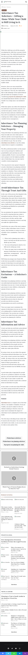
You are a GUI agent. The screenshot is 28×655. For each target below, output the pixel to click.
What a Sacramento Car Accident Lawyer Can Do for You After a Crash (18, 549)
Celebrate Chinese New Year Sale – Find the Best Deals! (20, 525)
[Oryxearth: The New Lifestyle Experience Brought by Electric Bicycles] (21, 502)
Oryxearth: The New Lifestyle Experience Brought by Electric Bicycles (20, 509)
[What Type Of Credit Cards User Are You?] (5, 578)
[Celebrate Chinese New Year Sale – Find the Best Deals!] (21, 519)
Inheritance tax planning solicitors (14, 441)
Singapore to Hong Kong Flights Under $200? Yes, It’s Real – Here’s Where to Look (18, 617)
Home (4, 7)
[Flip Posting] (7, 1)
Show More (14, 584)
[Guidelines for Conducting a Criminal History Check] (5, 571)
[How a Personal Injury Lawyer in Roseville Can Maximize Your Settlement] (5, 557)
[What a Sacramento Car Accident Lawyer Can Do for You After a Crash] (5, 549)
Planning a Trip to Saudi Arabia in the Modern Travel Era (13, 597)
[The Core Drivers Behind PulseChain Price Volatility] (5, 564)
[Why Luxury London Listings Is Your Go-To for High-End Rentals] (7, 502)
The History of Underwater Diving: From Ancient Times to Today (18, 625)
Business (9, 7)
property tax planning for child (14, 445)
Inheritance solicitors (14, 438)
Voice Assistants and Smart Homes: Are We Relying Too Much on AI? (7, 519)
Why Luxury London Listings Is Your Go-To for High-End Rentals (7, 508)
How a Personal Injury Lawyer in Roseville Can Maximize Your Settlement (18, 556)
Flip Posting (5, 25)
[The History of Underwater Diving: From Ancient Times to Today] (5, 625)
